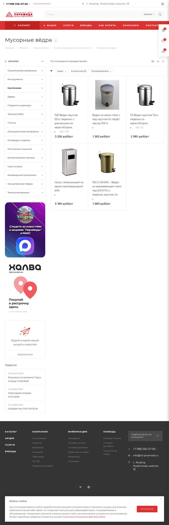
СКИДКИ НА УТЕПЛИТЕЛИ (23, 408)
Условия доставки (78, 447)
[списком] (158, 61)
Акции (9, 438)
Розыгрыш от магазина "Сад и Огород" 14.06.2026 (24, 379)
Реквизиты (74, 456)
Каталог (11, 431)
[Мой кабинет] (162, 4)
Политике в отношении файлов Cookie (83, 516)
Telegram (80, 487)
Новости (11, 365)
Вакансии (38, 447)
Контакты (37, 452)
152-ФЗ (36, 461)
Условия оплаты (77, 442)
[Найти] (160, 14)
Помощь (109, 431)
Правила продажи (42, 466)
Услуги (10, 444)
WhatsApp (88, 487)
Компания (40, 431)
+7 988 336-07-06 (17, 3)
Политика (73, 461)
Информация (77, 431)
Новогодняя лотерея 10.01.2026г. (19, 395)
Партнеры (38, 456)
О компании (39, 438)
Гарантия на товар (78, 452)
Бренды (10, 451)
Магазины (74, 438)
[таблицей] (163, 61)
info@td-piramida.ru (145, 455)
